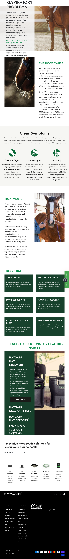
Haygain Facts (22, 515)
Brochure (7, 530)
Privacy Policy (22, 533)
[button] (65, 280)
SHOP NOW (20, 399)
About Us (7, 513)
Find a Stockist (9, 527)
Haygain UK (11, 550)
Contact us (8, 510)
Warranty (20, 542)
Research (7, 515)
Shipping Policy (22, 539)
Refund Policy (22, 530)
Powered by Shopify (9, 553)
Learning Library (9, 518)
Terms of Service (23, 536)
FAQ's (6, 524)
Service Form (8, 521)
